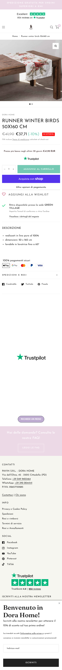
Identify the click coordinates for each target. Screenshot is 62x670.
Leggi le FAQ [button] (31, 448)
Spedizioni (7, 514)
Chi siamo (20, 495)
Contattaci (7, 495)
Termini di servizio (11, 523)
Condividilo (11, 284)
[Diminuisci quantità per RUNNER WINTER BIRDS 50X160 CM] (4, 169)
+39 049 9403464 (21, 479)
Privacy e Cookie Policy (14, 509)
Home (15, 36)
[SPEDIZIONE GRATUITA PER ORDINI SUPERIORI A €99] (31, 4)
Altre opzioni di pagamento (31, 187)
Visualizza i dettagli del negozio (24, 217)
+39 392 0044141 (23, 483)
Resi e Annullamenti (13, 528)
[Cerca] (51, 27)
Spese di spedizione (20, 139)
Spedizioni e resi (14, 275)
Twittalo (29, 284)
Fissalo (45, 284)
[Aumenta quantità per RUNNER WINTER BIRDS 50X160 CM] (13, 169)
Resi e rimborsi (10, 519)
